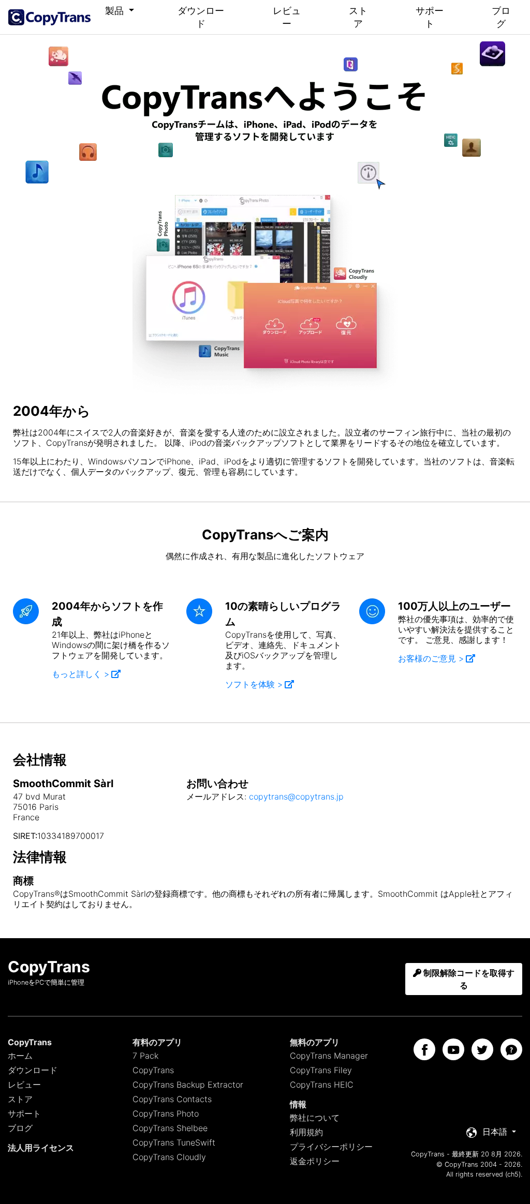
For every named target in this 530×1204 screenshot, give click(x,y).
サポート (430, 17)
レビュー (287, 17)
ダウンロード (201, 17)
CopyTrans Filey (321, 1070)
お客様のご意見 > (431, 658)
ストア (358, 17)
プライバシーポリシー (331, 1146)
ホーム (20, 1055)
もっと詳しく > (80, 674)
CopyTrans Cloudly (169, 1157)
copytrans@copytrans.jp (296, 796)
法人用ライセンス (41, 1147)
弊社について (315, 1117)
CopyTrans (153, 1070)
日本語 (495, 1131)
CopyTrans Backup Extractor (187, 1084)
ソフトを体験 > (254, 684)
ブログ (501, 17)
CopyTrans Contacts (172, 1099)
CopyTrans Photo (165, 1113)
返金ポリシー (315, 1161)
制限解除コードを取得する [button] (467, 979)
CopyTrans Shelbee (170, 1128)
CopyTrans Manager (329, 1055)
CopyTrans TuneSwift (173, 1142)
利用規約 (306, 1132)
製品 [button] (115, 10)
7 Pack (145, 1055)
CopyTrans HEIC (322, 1084)
